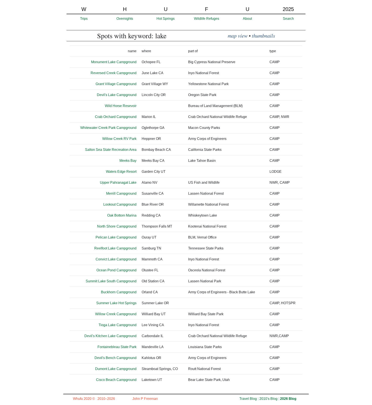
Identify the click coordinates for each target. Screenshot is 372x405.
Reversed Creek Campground (113, 73)
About (247, 18)
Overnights (124, 18)
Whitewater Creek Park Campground (108, 128)
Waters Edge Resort (121, 171)
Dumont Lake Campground (115, 369)
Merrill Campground (121, 193)
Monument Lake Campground (113, 62)
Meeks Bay (127, 160)
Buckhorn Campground (118, 292)
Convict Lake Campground (116, 259)
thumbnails (263, 35)
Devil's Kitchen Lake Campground (110, 336)
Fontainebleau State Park (117, 347)
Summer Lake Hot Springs (116, 303)
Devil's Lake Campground (116, 95)
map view (238, 35)
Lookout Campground (119, 204)
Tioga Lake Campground (117, 325)
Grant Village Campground (116, 84)
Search (288, 18)
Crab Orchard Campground (115, 117)
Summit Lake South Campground (111, 281)
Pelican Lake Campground (116, 237)
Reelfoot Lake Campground (115, 248)
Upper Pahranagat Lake (118, 182)
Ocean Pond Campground (116, 270)
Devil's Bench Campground (115, 358)
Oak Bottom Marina (121, 215)
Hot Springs (166, 18)
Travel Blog (248, 398)
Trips (84, 18)
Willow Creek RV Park (119, 139)
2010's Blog (268, 398)
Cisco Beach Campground (116, 380)
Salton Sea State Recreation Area (110, 149)
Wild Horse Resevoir (120, 106)
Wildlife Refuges (206, 18)
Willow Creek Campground (115, 314)
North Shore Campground (116, 226)
